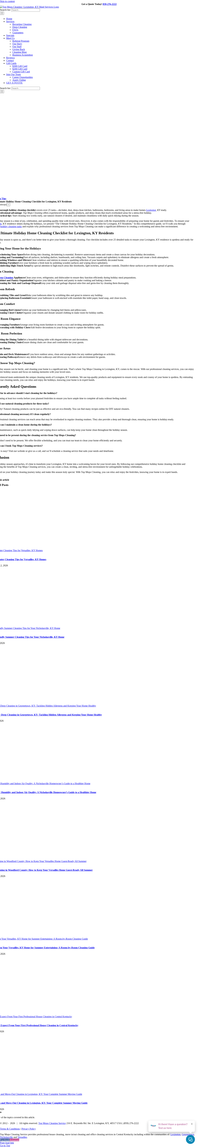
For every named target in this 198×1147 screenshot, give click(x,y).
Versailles (22, 1137)
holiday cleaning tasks (11, 226)
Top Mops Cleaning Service (52, 1123)
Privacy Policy (29, 1128)
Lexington (151, 210)
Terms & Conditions (10, 1128)
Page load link (7, 1142)
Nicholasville (6, 1137)
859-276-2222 (110, 4)
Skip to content (7, 1)
